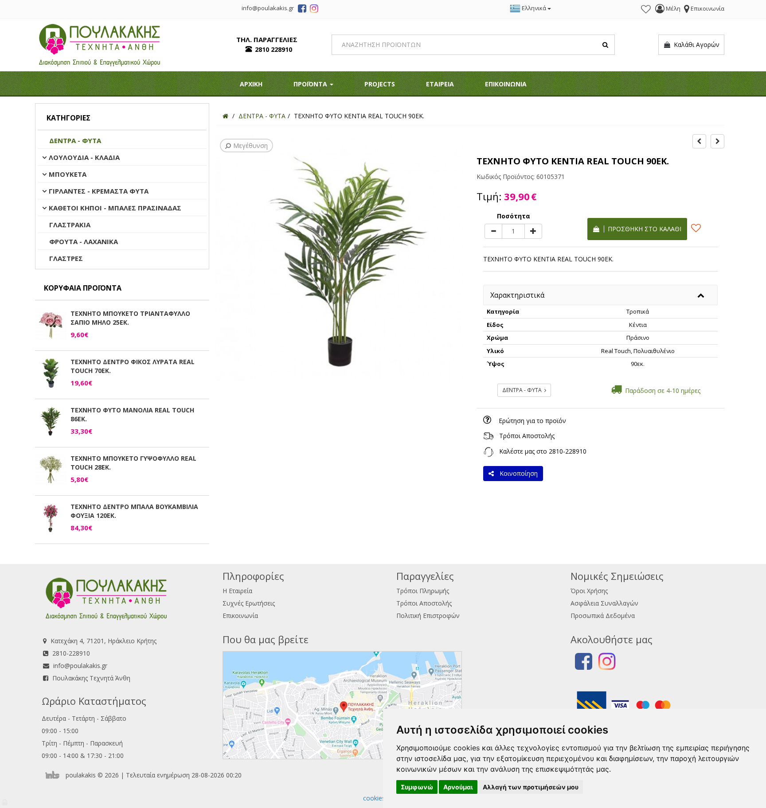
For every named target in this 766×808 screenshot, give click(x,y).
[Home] (225, 116)
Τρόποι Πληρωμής (422, 591)
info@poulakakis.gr (80, 665)
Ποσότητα (513, 216)
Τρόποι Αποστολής (527, 435)
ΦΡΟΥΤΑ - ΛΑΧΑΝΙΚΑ (83, 241)
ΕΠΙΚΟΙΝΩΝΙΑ (506, 84)
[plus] (533, 231)
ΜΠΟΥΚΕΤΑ (67, 174)
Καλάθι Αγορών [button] (694, 44)
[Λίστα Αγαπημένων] (646, 9)
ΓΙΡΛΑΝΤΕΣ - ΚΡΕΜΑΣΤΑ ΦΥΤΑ (99, 190)
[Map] (342, 704)
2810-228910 (567, 451)
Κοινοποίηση (517, 473)
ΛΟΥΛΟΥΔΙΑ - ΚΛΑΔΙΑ (84, 157)
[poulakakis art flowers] (302, 10)
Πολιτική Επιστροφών (428, 615)
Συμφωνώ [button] (417, 787)
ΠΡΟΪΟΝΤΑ (311, 84)
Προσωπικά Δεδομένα (603, 615)
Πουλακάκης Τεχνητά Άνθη (91, 678)
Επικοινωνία (240, 615)
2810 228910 (273, 49)
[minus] (493, 231)
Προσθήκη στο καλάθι (642, 229)
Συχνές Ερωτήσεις (249, 603)
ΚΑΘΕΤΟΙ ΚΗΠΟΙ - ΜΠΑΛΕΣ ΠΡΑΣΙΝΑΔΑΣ (115, 207)
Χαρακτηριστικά (517, 295)
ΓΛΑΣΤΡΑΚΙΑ (69, 224)
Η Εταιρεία (237, 591)
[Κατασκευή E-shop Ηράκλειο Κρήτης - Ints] (54, 775)
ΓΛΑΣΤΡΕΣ (66, 258)
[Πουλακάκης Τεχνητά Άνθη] (99, 44)
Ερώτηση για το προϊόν (532, 420)
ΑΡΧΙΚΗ (251, 84)
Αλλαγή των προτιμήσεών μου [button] (530, 787)
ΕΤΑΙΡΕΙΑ (440, 84)
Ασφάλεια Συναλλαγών (604, 603)
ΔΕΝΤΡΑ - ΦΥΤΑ (75, 140)
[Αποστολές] (488, 435)
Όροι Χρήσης (589, 591)
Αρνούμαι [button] (458, 787)
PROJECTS (379, 84)
